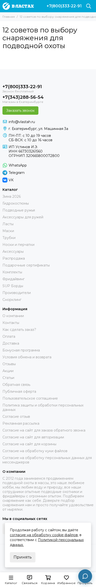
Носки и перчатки (18, 244)
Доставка (10, 343)
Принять (23, 557)
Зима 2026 (11, 196)
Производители (16, 293)
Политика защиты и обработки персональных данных (42, 407)
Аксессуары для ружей (22, 217)
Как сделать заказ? (19, 329)
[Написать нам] (85, 576)
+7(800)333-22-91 (64, 6)
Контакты (10, 323)
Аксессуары (13, 251)
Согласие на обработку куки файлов (34, 451)
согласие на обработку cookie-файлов (44, 535)
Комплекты (12, 272)
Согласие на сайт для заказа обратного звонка (43, 430)
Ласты (8, 224)
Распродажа (13, 258)
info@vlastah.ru (22, 122)
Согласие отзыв (16, 416)
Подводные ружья (18, 210)
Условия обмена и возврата (26, 357)
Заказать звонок (20, 110)
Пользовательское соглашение (30, 398)
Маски (8, 231)
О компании (13, 316)
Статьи (8, 378)
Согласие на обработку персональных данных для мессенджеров (47, 460)
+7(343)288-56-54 (23, 97)
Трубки (9, 238)
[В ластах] (18, 6)
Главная (8, 16)
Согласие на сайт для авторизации (33, 437)
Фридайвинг (13, 279)
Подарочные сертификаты (26, 265)
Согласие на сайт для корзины (29, 444)
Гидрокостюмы (15, 203)
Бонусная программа (21, 350)
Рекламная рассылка (20, 423)
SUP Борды (12, 286)
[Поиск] (89, 6)
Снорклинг (11, 299)
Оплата (8, 336)
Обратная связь (16, 384)
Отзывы (9, 364)
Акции (8, 371)
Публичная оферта (19, 391)
